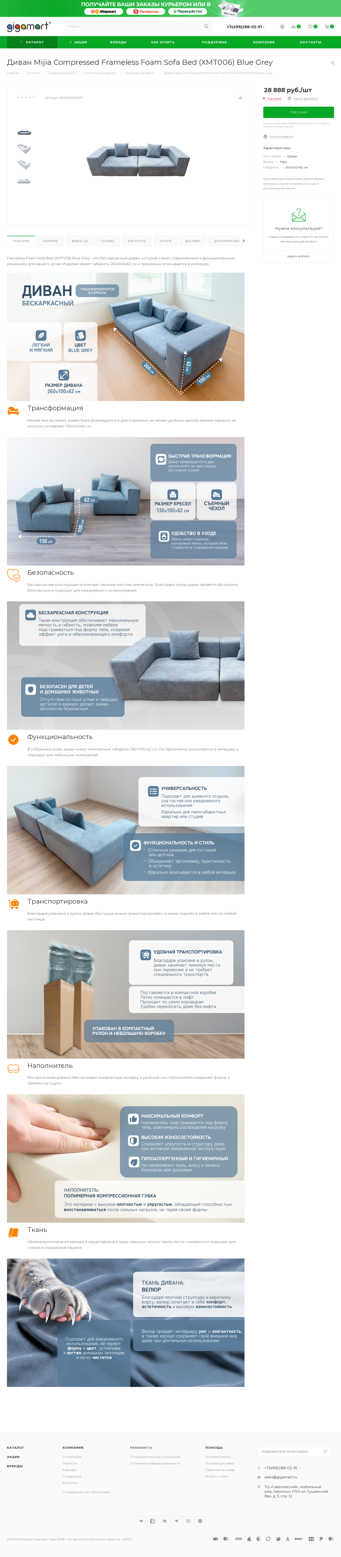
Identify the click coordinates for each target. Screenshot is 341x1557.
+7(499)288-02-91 (244, 27)
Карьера (69, 1470)
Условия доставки (220, 1463)
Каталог (15, 1447)
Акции (13, 1457)
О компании (72, 1457)
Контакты (70, 1483)
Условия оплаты (218, 1457)
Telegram (176, 1521)
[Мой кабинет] (282, 27)
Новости (70, 1463)
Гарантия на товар (220, 1470)
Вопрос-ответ (217, 1476)
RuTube (165, 1521)
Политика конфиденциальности (155, 1463)
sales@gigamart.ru (280, 1477)
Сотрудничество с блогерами (86, 1492)
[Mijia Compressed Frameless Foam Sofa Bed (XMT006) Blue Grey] (138, 160)
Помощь (214, 1447)
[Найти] (206, 26)
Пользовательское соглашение (155, 1457)
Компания (73, 1447)
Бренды (15, 1466)
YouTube (188, 1521)
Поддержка (72, 1476)
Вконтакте (141, 1521)
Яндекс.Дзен (200, 1521)
